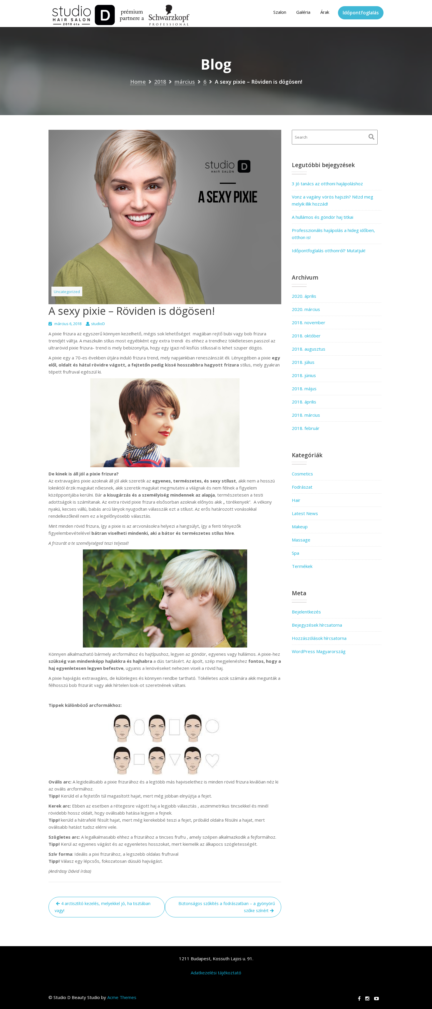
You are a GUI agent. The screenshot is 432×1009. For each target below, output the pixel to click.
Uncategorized (67, 291)
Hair (296, 500)
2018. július (303, 362)
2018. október (306, 336)
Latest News (305, 513)
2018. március (306, 415)
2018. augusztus (308, 349)
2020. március (306, 309)
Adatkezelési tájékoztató (216, 973)
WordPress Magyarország (319, 651)
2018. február (305, 428)
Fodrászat (302, 487)
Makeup (300, 526)
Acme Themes (121, 997)
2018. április (304, 402)
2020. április (304, 296)
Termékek (302, 566)
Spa (295, 553)
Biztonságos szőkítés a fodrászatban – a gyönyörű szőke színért (226, 907)
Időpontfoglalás (361, 12)
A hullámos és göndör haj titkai (322, 217)
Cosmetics (302, 474)
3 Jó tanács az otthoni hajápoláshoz (327, 183)
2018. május (304, 388)
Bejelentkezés (306, 612)
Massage (301, 540)
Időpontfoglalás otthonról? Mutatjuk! (328, 250)
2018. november (308, 322)
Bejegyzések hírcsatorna (317, 625)
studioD (98, 323)
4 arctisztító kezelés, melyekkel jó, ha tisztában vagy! (102, 907)
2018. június (304, 375)
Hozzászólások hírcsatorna (319, 638)
